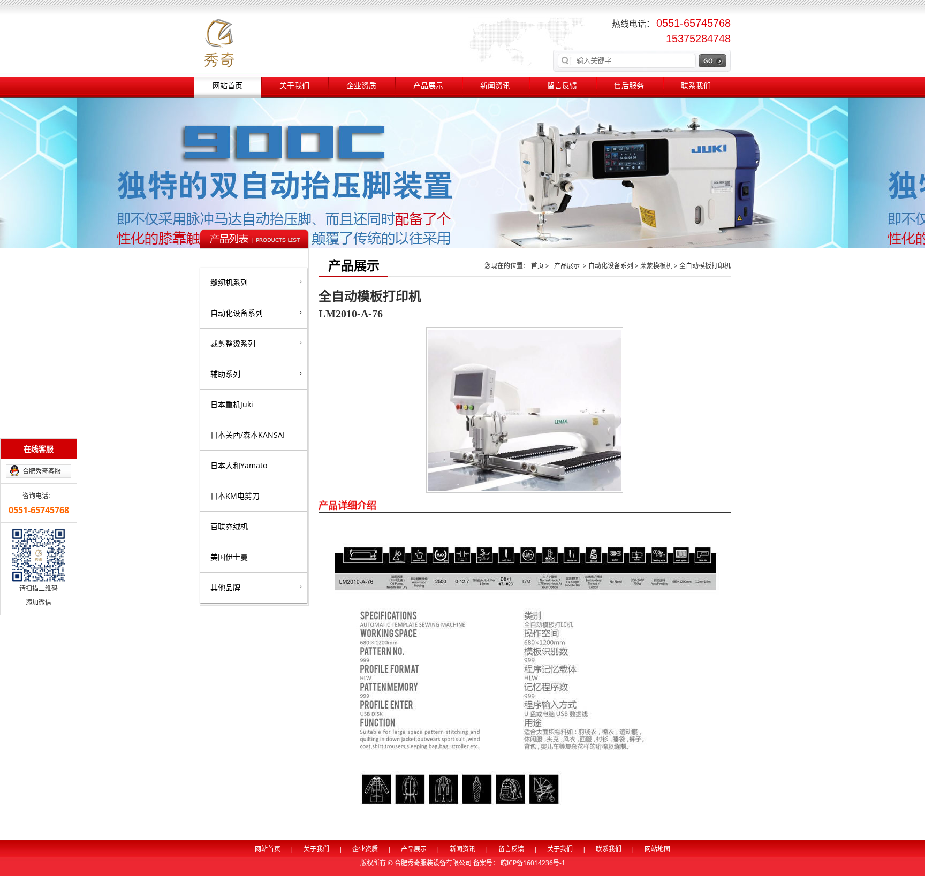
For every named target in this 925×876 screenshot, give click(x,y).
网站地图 (657, 849)
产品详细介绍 (347, 505)
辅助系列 (225, 374)
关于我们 (294, 86)
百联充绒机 (229, 526)
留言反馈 (562, 86)
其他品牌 (225, 587)
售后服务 (629, 86)
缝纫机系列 (229, 282)
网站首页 (227, 86)
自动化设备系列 (236, 313)
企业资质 (361, 86)
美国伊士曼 (229, 557)
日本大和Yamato (238, 465)
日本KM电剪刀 (235, 496)
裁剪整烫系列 (232, 343)
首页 (538, 265)
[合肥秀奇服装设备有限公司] (219, 42)
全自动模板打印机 (705, 265)
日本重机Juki (231, 404)
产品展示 (428, 86)
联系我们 (696, 86)
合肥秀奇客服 (41, 471)
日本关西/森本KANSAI (247, 435)
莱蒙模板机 (656, 265)
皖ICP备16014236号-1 (533, 862)
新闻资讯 (495, 86)
